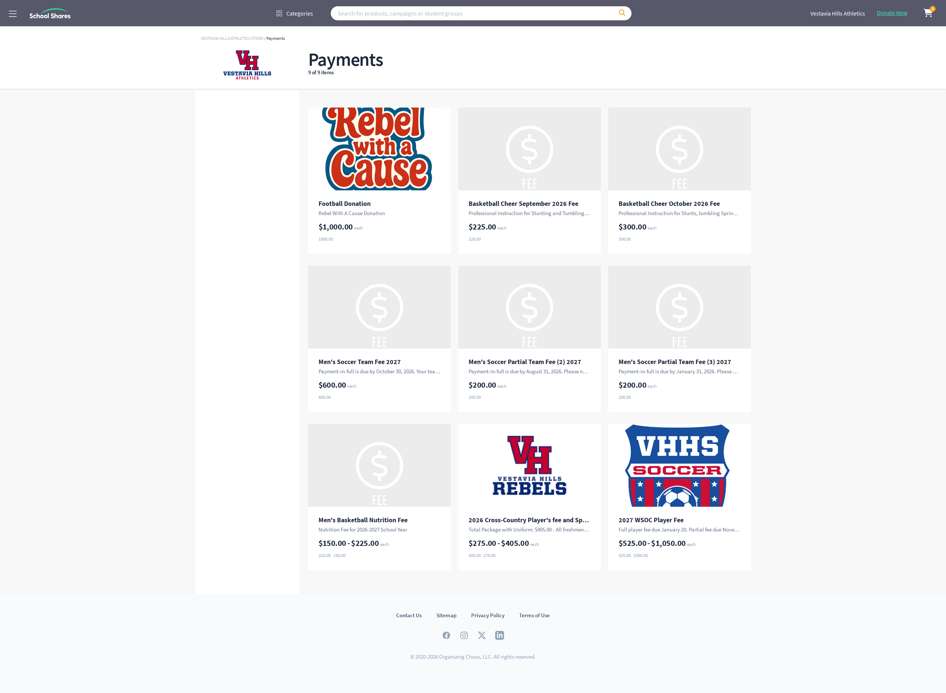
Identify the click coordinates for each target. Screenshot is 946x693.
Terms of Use (534, 615)
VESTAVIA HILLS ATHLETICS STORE (232, 38)
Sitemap (446, 615)
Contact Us (409, 615)
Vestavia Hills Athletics (837, 13)
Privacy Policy (487, 615)
